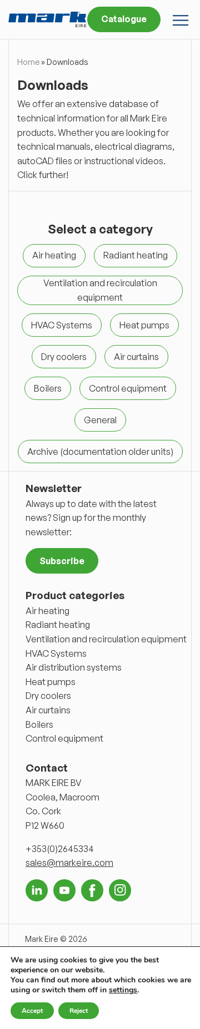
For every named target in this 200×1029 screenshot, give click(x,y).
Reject (78, 1010)
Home (28, 62)
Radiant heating (58, 624)
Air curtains (48, 710)
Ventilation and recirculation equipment (106, 639)
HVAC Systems (56, 653)
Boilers (39, 724)
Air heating (47, 610)
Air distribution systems (74, 667)
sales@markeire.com (69, 862)
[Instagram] (120, 890)
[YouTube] (64, 890)
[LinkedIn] (37, 890)
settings (123, 990)
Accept (32, 1010)
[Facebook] (92, 890)
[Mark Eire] (47, 19)
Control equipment (64, 738)
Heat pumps (51, 681)
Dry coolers (48, 695)
